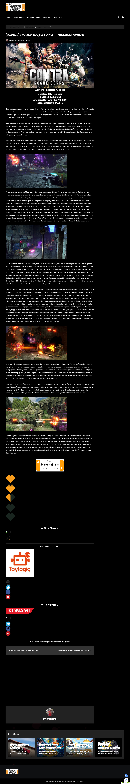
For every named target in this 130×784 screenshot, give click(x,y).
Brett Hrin (14, 40)
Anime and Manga (33, 17)
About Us (57, 17)
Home (8, 17)
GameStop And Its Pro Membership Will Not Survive (19, 754)
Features (47, 17)
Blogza (70, 781)
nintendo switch (45, 745)
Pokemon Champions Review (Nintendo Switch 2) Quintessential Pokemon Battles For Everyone (50, 755)
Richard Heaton (23, 745)
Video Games (18, 17)
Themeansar (79, 781)
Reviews (54, 745)
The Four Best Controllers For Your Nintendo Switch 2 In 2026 (108, 754)
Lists (108, 742)
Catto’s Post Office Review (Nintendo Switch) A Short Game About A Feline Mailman (79, 755)
